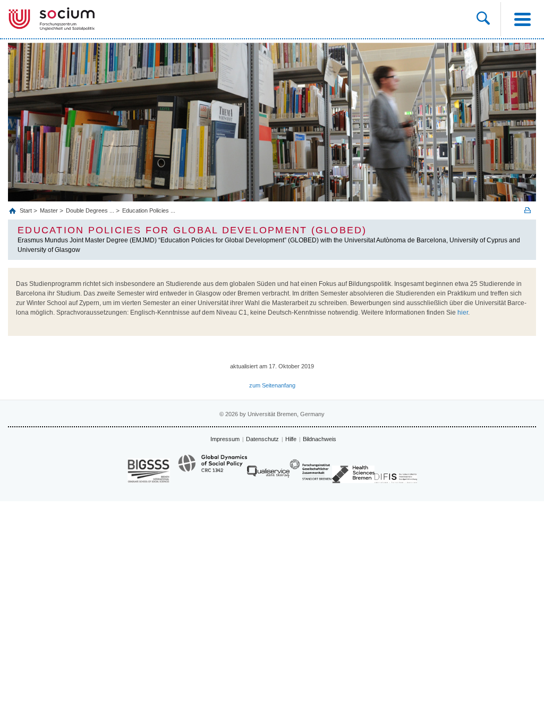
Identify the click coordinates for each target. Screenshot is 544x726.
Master (49, 210)
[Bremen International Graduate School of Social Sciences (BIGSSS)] (149, 470)
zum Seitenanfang (272, 385)
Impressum (225, 439)
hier (462, 312)
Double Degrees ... (90, 210)
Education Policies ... (148, 210)
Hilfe (290, 439)
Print (527, 210)
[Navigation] (522, 19)
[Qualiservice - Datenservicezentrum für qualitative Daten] (268, 474)
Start (26, 210)
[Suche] (483, 19)
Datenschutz (262, 439)
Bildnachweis (319, 439)
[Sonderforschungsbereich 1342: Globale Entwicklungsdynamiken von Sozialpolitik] (212, 468)
